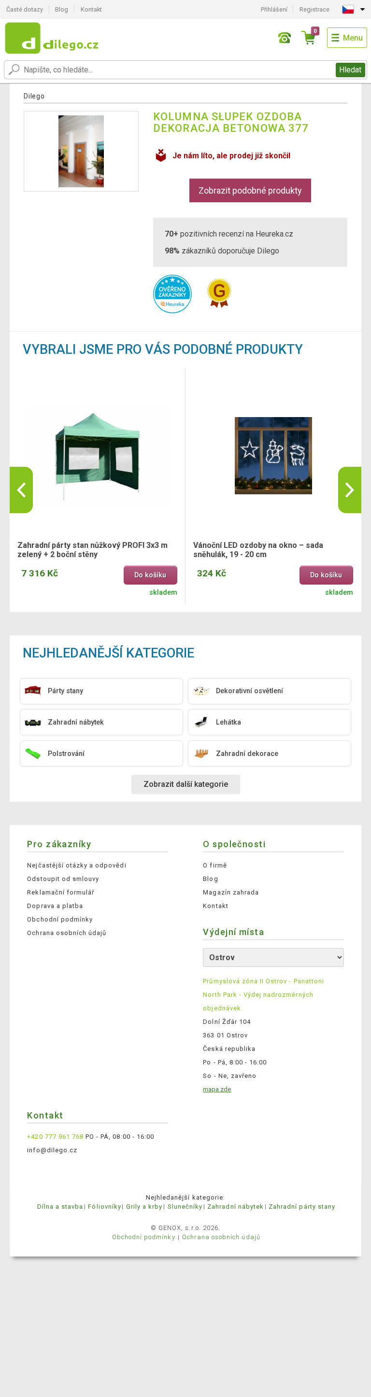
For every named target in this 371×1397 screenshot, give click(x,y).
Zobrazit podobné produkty (250, 190)
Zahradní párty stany (302, 1206)
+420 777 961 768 (55, 1136)
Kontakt (91, 9)
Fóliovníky (104, 1206)
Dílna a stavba (60, 1206)
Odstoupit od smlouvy (63, 878)
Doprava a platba (55, 905)
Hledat (350, 69)
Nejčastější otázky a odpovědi (76, 865)
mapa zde (217, 1089)
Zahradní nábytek (235, 1206)
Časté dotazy (24, 9)
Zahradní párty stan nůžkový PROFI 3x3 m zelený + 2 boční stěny (92, 550)
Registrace (314, 9)
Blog (61, 9)
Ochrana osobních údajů (66, 932)
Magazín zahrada (231, 892)
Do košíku (150, 575)
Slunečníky (185, 1206)
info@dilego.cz (52, 1150)
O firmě (215, 865)
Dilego (34, 96)
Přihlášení (274, 9)
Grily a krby (144, 1206)
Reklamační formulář (60, 892)
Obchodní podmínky (60, 919)
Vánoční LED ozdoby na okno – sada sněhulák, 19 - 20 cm (258, 550)
